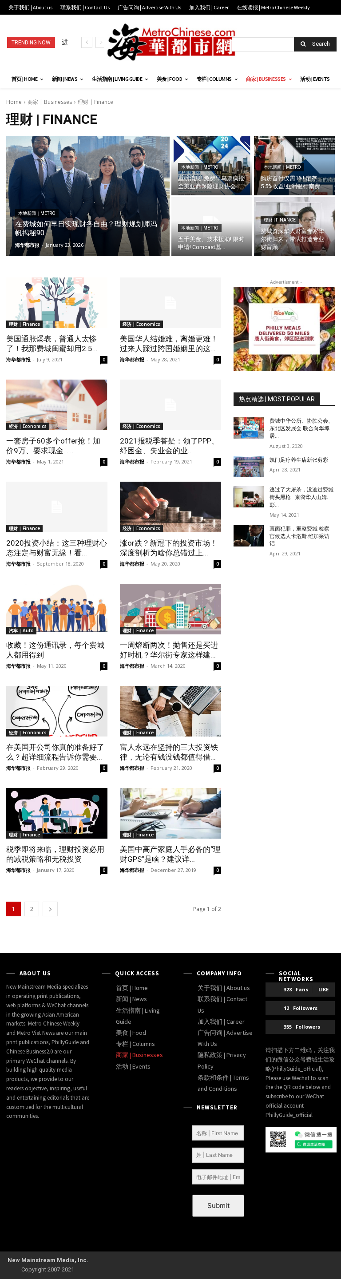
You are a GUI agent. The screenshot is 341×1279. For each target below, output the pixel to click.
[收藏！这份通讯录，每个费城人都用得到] (56, 609)
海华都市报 (18, 359)
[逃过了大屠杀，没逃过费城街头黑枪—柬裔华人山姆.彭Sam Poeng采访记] (249, 496)
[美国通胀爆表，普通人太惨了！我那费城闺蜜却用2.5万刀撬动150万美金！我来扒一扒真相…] (56, 302)
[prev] (86, 42)
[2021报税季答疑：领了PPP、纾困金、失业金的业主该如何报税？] (170, 405)
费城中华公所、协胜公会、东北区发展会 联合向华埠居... (301, 428)
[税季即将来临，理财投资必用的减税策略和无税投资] (56, 813)
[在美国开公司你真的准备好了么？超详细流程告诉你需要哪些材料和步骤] (56, 711)
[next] (101, 42)
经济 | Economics (141, 324)
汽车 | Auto (21, 630)
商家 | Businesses (50, 102)
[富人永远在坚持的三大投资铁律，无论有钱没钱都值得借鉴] (170, 711)
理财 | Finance (280, 220)
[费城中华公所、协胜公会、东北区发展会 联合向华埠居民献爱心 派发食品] (249, 428)
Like (323, 989)
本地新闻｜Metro (37, 213)
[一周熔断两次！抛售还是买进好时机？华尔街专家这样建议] (170, 609)
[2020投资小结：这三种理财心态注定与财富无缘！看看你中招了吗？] (56, 507)
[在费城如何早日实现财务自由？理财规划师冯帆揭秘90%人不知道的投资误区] (88, 196)
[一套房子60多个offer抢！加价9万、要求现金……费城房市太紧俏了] (56, 405)
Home (14, 102)
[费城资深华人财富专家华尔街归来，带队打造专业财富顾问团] (294, 226)
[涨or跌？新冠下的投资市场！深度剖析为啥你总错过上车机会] (170, 507)
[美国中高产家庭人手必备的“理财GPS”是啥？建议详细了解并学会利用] (170, 813)
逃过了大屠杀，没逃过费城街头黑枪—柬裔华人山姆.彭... (301, 497)
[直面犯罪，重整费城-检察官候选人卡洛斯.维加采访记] (249, 535)
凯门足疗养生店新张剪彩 (299, 460)
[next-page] (50, 909)
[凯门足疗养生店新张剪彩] (249, 467)
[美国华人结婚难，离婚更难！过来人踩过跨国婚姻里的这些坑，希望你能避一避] (170, 302)
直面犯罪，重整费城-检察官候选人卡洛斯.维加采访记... (299, 536)
